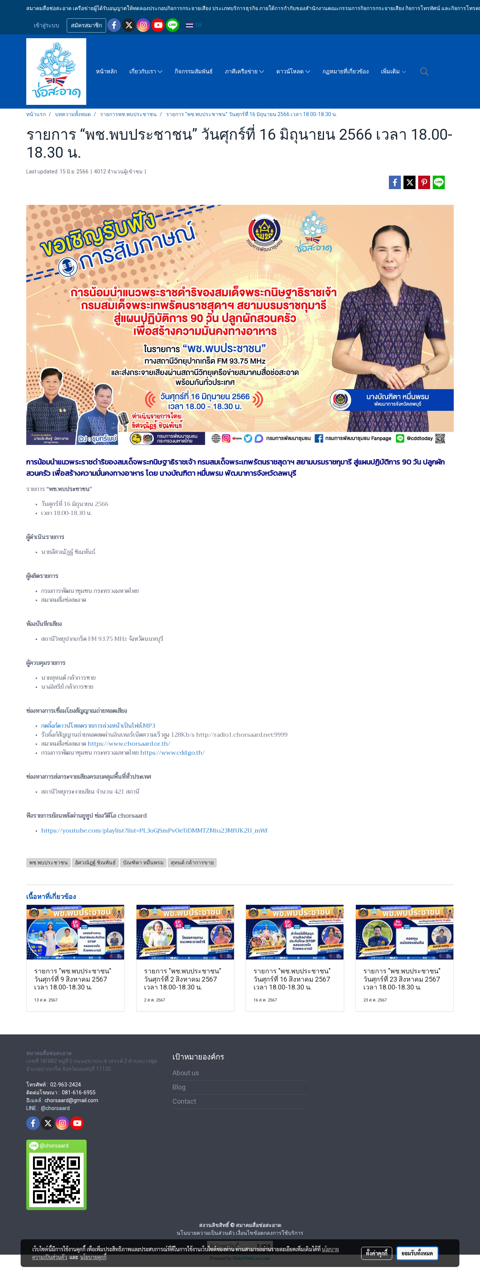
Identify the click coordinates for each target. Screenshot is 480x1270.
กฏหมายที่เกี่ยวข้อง (345, 71)
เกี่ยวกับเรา (143, 71)
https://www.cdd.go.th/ (172, 753)
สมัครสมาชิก (86, 25)
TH (197, 25)
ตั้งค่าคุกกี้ (376, 1253)
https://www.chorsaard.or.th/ (129, 744)
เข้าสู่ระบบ (46, 25)
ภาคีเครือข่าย (242, 71)
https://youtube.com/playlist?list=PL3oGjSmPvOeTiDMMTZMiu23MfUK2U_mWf (154, 830)
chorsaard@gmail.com (71, 1100)
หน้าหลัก (106, 71)
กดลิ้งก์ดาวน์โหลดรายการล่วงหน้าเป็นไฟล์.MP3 (98, 726)
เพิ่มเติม (391, 71)
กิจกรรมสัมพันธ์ (194, 71)
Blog (179, 1087)
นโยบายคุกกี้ (93, 1257)
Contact (184, 1101)
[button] (424, 71)
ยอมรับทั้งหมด (417, 1253)
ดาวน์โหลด (290, 71)
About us (185, 1073)
